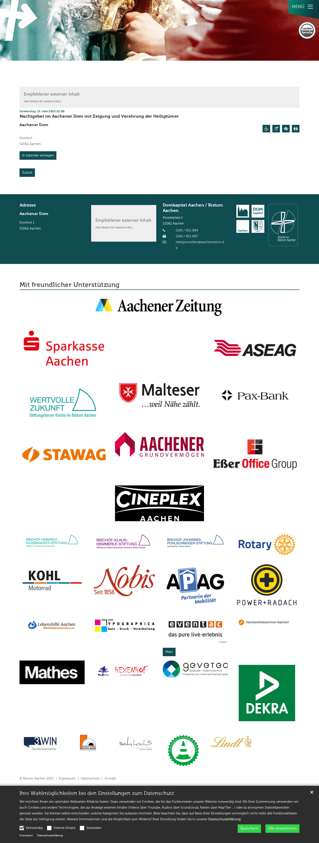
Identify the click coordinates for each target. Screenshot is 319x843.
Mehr (169, 652)
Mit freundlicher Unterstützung (70, 285)
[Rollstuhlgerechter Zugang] (266, 128)
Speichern (249, 828)
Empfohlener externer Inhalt (52, 94)
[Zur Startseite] (19, 20)
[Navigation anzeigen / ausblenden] (310, 6)
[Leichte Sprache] (307, 30)
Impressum (26, 835)
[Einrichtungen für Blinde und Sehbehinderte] (286, 128)
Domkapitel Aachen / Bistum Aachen (193, 208)
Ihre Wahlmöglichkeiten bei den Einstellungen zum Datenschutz (97, 793)
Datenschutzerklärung (224, 819)
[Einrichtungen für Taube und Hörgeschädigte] (276, 128)
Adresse (28, 205)
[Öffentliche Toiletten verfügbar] (295, 128)
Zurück (27, 172)
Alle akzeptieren (282, 828)
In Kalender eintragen (38, 155)
